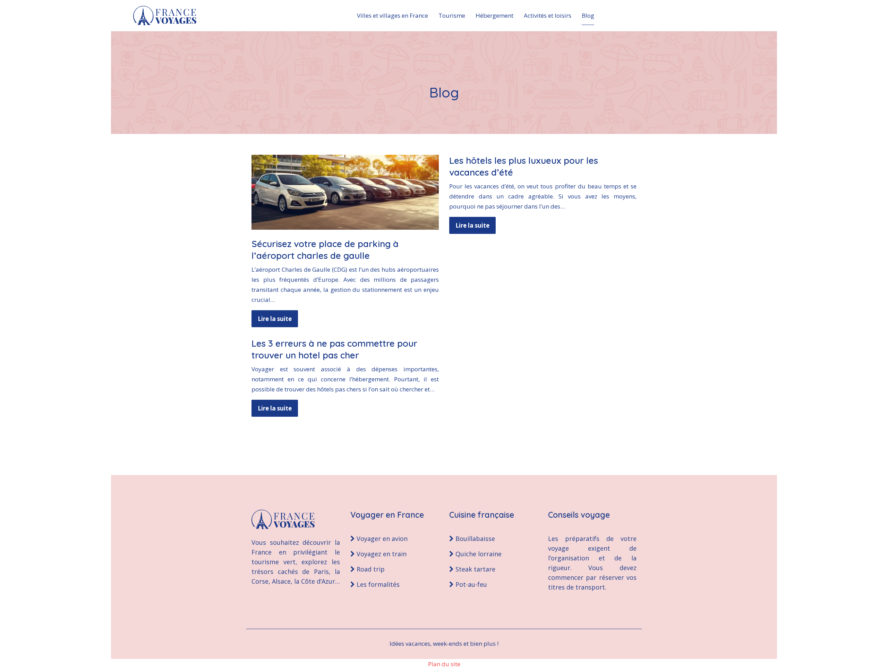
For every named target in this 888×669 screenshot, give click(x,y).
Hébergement (494, 15)
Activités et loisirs (547, 15)
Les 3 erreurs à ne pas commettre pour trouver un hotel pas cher (334, 349)
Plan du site (444, 664)
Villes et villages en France (392, 15)
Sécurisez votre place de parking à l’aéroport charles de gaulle (325, 249)
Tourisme (451, 15)
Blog (588, 15)
